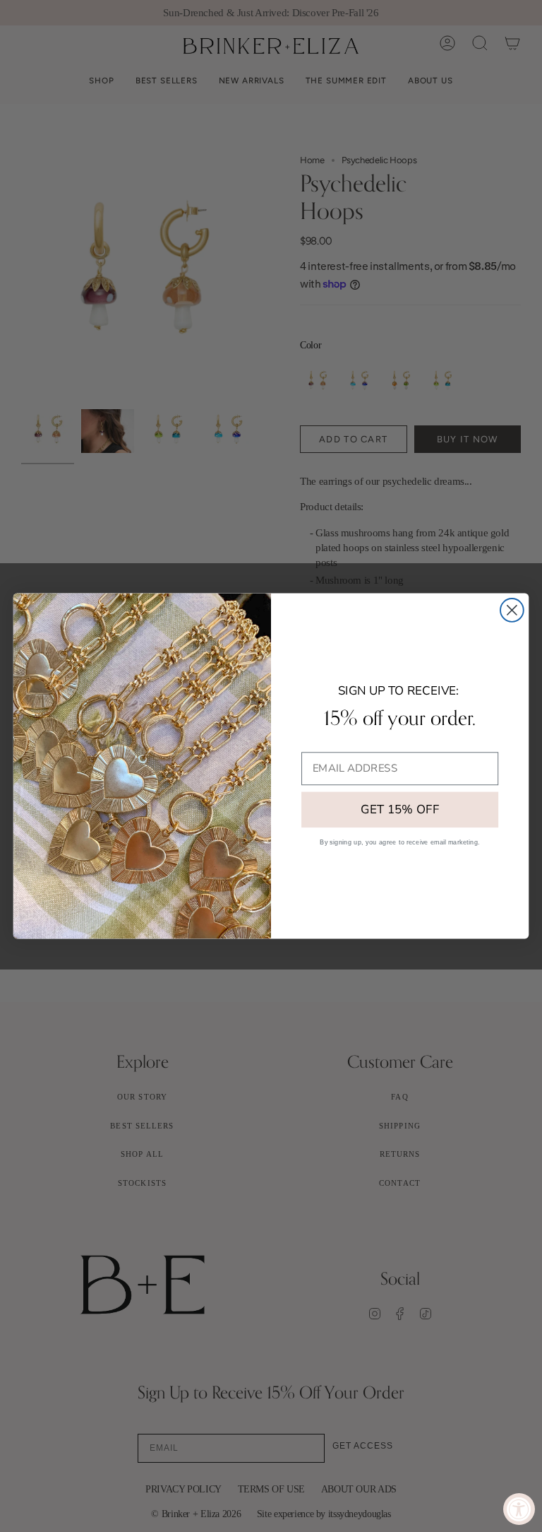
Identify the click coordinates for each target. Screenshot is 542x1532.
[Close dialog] (512, 610)
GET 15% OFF (400, 810)
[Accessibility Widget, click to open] (519, 1509)
